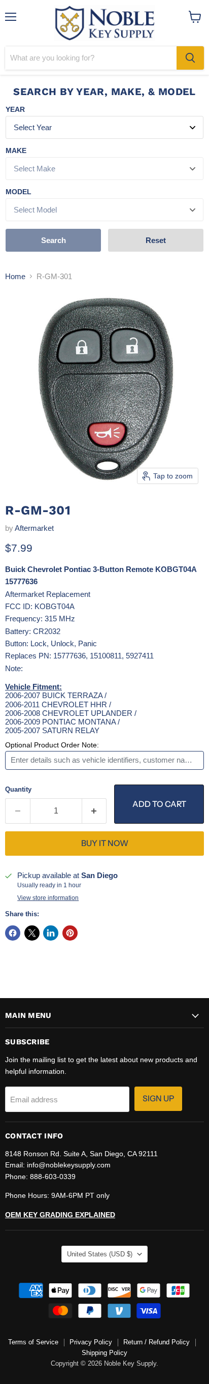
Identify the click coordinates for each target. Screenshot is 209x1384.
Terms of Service (33, 1342)
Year (15, 109)
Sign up (158, 1098)
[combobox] (91, 58)
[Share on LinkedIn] (50, 933)
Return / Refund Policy (156, 1342)
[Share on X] (32, 933)
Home (15, 276)
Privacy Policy (90, 1342)
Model (18, 192)
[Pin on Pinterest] (70, 933)
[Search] (190, 58)
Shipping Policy (104, 1353)
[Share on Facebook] (12, 933)
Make (16, 150)
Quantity (18, 789)
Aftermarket (34, 528)
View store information (48, 897)
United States (99, 1254)
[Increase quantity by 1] (94, 811)
